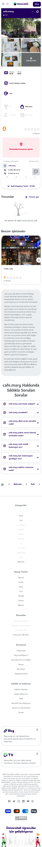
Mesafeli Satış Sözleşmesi (21, 703)
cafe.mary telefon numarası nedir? (21, 468)
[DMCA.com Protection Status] (21, 818)
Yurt (21, 520)
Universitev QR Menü (21, 635)
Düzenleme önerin (33, 161)
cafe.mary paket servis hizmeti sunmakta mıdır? (22, 434)
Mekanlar (21, 562)
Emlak (21, 582)
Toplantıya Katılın (21, 674)
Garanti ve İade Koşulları (21, 708)
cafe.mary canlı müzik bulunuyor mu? (18, 445)
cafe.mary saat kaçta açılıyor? (22, 404)
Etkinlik (21, 596)
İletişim (21, 664)
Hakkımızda (21, 651)
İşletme (21, 601)
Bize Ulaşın (21, 669)
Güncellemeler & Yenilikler (21, 660)
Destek (21, 712)
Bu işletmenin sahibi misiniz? (11, 161)
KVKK (21, 699)
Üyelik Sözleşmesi (21, 694)
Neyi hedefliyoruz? (21, 655)
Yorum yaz (34, 197)
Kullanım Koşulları (21, 689)
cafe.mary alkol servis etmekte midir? (22, 422)
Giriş (37, 4)
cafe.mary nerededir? (18, 413)
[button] (39, 260)
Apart (21, 516)
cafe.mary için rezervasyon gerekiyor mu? (21, 457)
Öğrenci (21, 578)
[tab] (21, 186)
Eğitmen (21, 605)
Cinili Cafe (8, 269)
